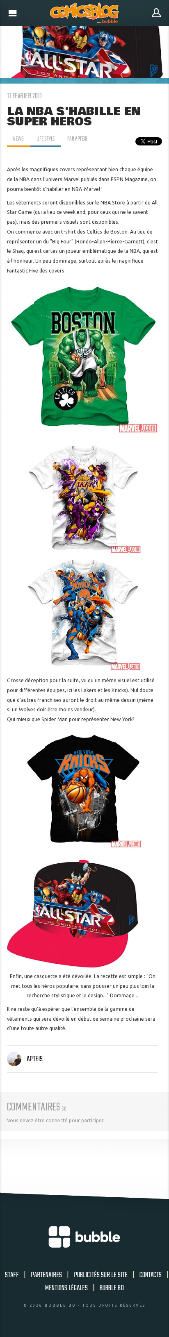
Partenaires (46, 1275)
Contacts (150, 1275)
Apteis (35, 1059)
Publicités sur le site (101, 1275)
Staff (12, 1275)
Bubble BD (112, 1288)
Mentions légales (66, 1288)
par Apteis (77, 139)
